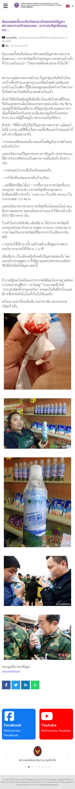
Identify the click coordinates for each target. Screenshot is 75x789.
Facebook (13, 725)
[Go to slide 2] (28, 766)
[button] (6, 753)
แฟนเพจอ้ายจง (11, 671)
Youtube (48, 725)
